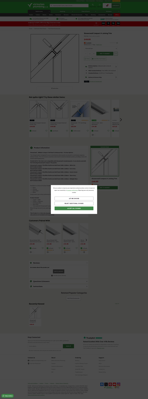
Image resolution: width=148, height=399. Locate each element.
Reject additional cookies (74, 203)
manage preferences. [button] (72, 190)
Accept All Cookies (74, 208)
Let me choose (74, 198)
